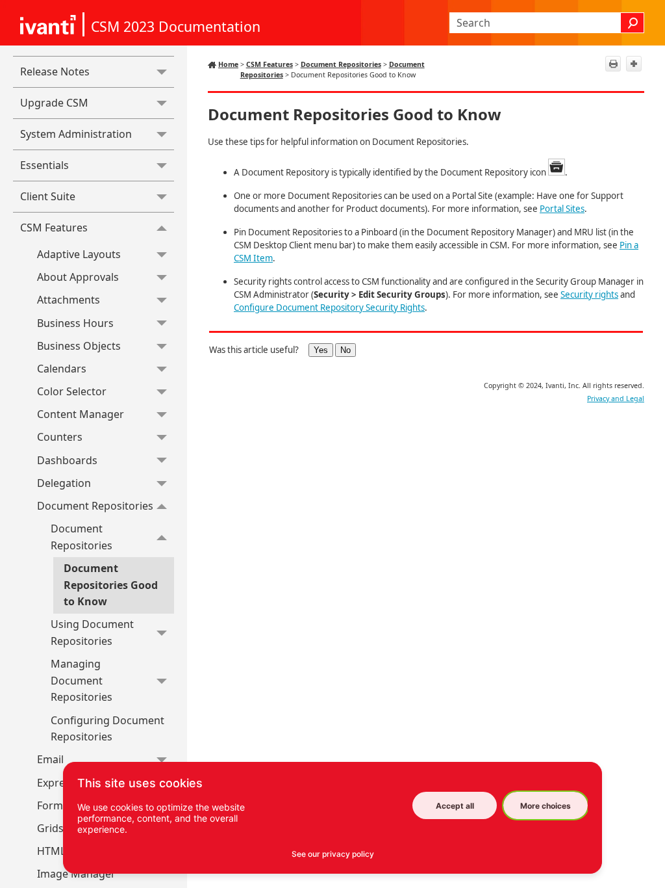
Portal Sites (562, 209)
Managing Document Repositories (81, 680)
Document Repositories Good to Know (111, 584)
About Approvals (78, 277)
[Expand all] (634, 64)
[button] (632, 22)
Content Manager (80, 414)
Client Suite (47, 196)
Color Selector (72, 391)
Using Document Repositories (92, 632)
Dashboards (67, 460)
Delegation (64, 483)
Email (50, 759)
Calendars (61, 368)
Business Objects (79, 346)
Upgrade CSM (54, 103)
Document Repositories (95, 506)
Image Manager (76, 874)
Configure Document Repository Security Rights (329, 307)
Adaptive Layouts (79, 254)
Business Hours (75, 323)
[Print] (613, 64)
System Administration (76, 134)
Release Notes (55, 71)
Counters (59, 437)
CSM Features (54, 227)
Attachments (68, 300)
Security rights (589, 294)
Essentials (44, 165)
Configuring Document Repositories (107, 728)
